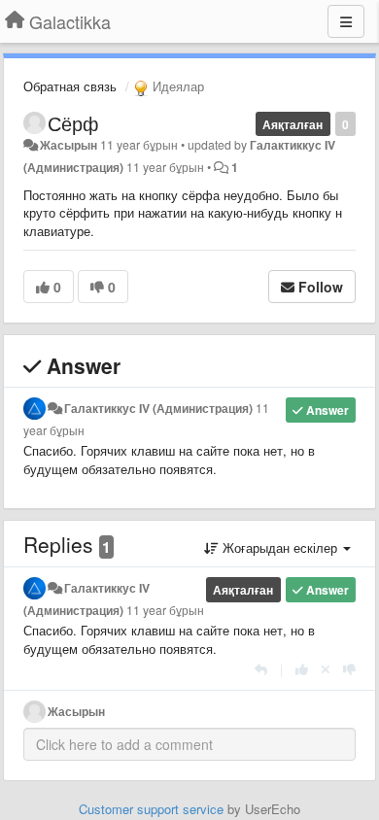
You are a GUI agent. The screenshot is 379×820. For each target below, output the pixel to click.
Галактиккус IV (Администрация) (158, 408)
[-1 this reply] (349, 669)
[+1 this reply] (301, 669)
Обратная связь (70, 86)
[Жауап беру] (261, 669)
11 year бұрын (165, 610)
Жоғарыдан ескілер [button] (280, 547)
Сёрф (73, 123)
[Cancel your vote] (325, 669)
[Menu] (345, 21)
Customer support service (151, 809)
